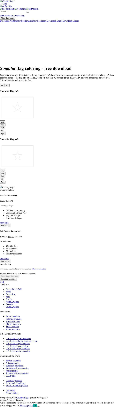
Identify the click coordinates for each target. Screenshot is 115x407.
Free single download (9, 276)
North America (12, 302)
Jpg (2, 122)
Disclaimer (10, 390)
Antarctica (10, 294)
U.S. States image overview (18, 348)
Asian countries (12, 363)
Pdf (2, 128)
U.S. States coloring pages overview (22, 341)
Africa (8, 291)
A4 (2, 85)
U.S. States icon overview (17, 346)
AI (2, 131)
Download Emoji (54, 21)
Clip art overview (13, 324)
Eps (2, 134)
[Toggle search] (1, 4)
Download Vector (8, 21)
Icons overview (12, 326)
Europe (9, 299)
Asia (8, 297)
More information (39, 269)
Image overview (13, 329)
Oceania (9, 304)
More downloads (7, 18)
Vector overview (13, 316)
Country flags (22, 397)
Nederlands (9, 9)
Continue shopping (8, 279)
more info (4, 223)
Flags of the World (14, 289)
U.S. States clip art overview (18, 338)
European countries (14, 366)
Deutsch (34, 9)
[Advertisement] (57, 43)
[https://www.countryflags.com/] (7, 1)
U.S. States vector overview (18, 351)
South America (12, 307)
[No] (38, 406)
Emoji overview (13, 321)
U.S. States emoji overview (18, 343)
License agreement (14, 380)
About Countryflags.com (17, 385)
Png (2, 125)
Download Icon (39, 21)
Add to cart (5, 225)
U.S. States (10, 376)
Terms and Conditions (15, 383)
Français (22, 9)
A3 (7, 85)
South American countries (17, 373)
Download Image (24, 21)
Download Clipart (71, 21)
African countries (13, 360)
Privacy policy (26, 405)
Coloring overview (14, 319)
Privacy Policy (12, 393)
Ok (35, 405)
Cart (2, 282)
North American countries (17, 368)
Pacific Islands (12, 371)
